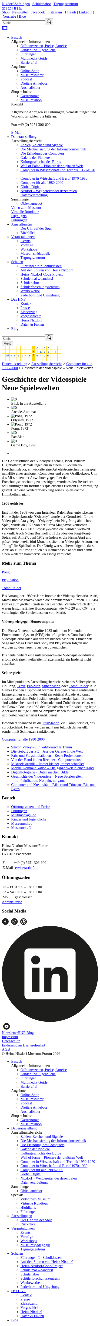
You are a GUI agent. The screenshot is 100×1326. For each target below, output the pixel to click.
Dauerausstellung (24, 137)
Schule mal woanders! (36, 278)
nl (20, 8)
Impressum (10, 1037)
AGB (6, 1049)
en (9, 8)
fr (15, 8)
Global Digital (30, 187)
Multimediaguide (23, 815)
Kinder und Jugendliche (38, 50)
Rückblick (28, 233)
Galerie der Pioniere (35, 157)
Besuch (16, 37)
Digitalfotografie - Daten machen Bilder (40, 772)
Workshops (28, 249)
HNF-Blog (26, 1033)
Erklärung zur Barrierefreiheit (23, 1045)
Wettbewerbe (30, 291)
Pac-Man (33, 686)
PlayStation (10, 580)
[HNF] (31, 360)
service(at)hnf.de (26, 868)
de (3, 8)
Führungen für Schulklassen (41, 266)
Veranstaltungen (23, 237)
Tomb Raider (11, 588)
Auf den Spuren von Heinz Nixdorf (46, 270)
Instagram (54, 12)
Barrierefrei (28, 62)
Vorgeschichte (30, 316)
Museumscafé (21, 828)
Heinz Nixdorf (31, 320)
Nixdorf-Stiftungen (16, 4)
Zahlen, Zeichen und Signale (41, 145)
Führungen (28, 54)
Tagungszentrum (65, 4)
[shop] (4, 30)
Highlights (19, 216)
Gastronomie (29, 96)
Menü (7, 343)
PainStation (51, 723)
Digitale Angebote (33, 83)
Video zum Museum (26, 208)
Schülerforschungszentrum (40, 287)
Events (25, 241)
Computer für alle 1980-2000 (41, 182)
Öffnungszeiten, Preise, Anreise (43, 46)
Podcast (26, 79)
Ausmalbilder (30, 87)
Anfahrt (7, 902)
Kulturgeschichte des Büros (40, 162)
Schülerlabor (41, 4)
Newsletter (20, 12)
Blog (22, 16)
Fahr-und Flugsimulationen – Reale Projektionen (47, 755)
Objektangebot (31, 203)
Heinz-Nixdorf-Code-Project (41, 274)
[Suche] (49, 22)
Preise (17, 902)
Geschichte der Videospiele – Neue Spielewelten (47, 776)
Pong (6, 572)
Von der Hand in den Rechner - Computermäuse (46, 760)
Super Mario (51, 686)
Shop (6, 12)
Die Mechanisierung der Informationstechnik (53, 149)
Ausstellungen (21, 224)
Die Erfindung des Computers (42, 153)
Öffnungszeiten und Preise (30, 807)
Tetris (21, 686)
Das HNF (18, 299)
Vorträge (26, 245)
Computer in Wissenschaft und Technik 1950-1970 (57, 170)
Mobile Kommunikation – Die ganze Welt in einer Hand (52, 768)
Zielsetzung (28, 312)
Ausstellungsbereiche (46, 364)
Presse (25, 308)
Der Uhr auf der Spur (36, 228)
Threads (70, 12)
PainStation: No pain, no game (42, 780)
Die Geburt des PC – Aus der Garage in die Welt (47, 751)
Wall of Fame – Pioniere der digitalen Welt (51, 166)
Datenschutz (11, 1041)
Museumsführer (31, 75)
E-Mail (16, 132)
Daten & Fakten (32, 324)
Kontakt (26, 303)
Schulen (17, 262)
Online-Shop (29, 71)
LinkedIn (85, 12)
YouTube (9, 16)
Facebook (37, 12)
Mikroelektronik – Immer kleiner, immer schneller (47, 764)
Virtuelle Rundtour (25, 212)
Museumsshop (31, 100)
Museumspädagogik (35, 253)
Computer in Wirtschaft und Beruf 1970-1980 (53, 178)
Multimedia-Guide (33, 58)
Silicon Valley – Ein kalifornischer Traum (41, 747)
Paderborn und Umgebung (40, 295)
